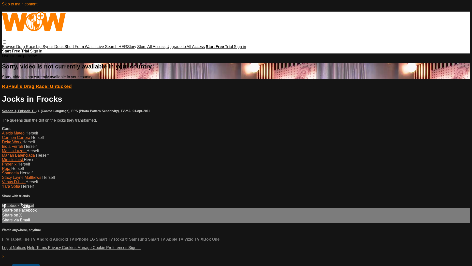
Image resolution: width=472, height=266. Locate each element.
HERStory (127, 47)
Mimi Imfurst (13, 160)
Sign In (36, 51)
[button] (4, 42)
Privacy (55, 248)
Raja (6, 168)
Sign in (240, 47)
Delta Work (12, 142)
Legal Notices (14, 248)
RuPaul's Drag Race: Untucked (37, 86)
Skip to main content (19, 4)
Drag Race (26, 47)
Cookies (69, 248)
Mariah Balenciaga (19, 155)
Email (29, 205)
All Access (156, 47)
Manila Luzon (14, 151)
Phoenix (9, 164)
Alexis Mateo (14, 133)
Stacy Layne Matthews (22, 177)
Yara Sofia (11, 186)
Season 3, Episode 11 (19, 111)
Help (31, 248)
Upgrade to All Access (185, 47)
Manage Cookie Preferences (102, 248)
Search (111, 47)
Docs (59, 47)
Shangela (11, 173)
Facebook (11, 205)
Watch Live (95, 47)
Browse (9, 47)
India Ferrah (13, 146)
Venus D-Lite (14, 182)
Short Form (74, 47)
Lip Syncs (45, 47)
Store (142, 47)
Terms (42, 248)
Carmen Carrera (16, 137)
